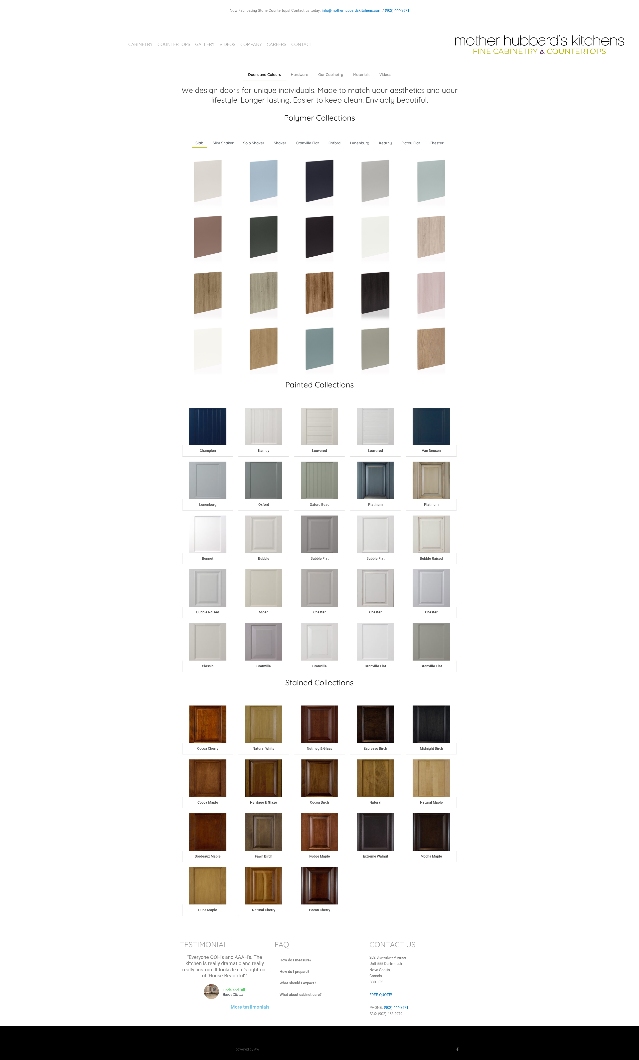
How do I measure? (295, 960)
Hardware (299, 74)
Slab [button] (199, 143)
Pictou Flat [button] (410, 143)
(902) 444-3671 (397, 10)
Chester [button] (437, 143)
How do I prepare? (294, 971)
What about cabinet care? (300, 994)
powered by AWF (248, 1049)
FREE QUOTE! (380, 995)
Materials (361, 74)
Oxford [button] (334, 143)
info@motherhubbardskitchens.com (351, 10)
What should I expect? (298, 983)
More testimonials (250, 1007)
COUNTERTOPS (174, 44)
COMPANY (251, 44)
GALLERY (204, 44)
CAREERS (276, 44)
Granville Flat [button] (307, 143)
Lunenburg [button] (359, 143)
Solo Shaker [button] (253, 143)
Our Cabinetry (330, 74)
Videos (385, 74)
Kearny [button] (385, 143)
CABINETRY (140, 44)
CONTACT (301, 44)
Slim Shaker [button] (223, 143)
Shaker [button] (280, 143)
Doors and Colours (264, 74)
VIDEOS (227, 44)
